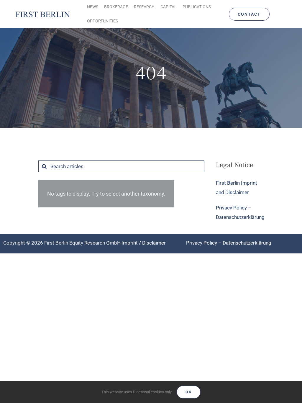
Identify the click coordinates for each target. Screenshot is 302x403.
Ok (189, 392)
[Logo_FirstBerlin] (42, 12)
